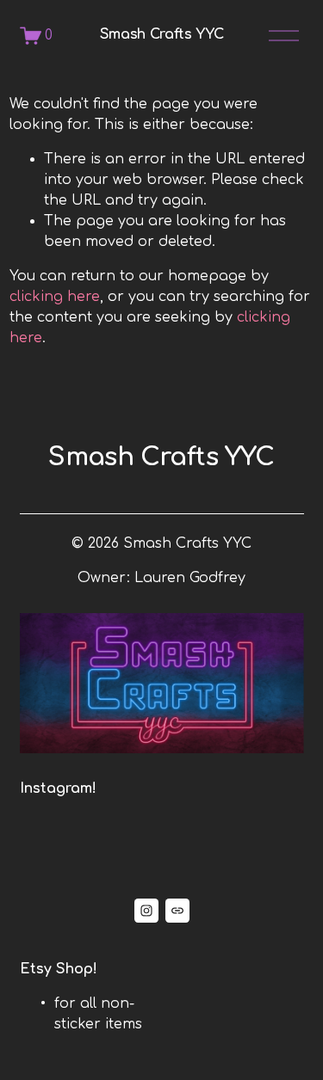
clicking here (54, 296)
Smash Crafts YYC (162, 34)
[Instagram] (146, 911)
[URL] (177, 911)
